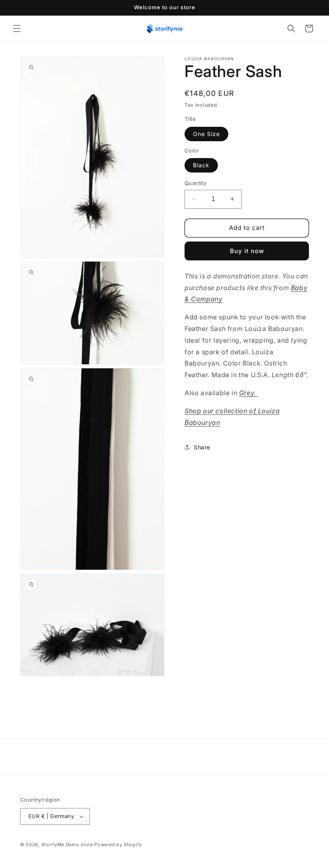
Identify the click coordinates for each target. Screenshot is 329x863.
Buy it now (247, 251)
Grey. (248, 393)
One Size (206, 133)
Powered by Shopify (118, 844)
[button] (17, 28)
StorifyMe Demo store (67, 844)
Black (201, 165)
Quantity (195, 183)
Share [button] (202, 447)
